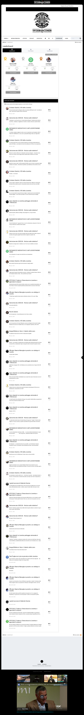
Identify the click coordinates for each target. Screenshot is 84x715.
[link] (19, 684)
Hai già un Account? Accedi (66, 6)
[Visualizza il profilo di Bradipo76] (7, 578)
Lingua (39, 664)
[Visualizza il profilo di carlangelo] (48, 59)
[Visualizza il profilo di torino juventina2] (7, 396)
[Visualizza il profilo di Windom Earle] (7, 261)
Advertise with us (47, 671)
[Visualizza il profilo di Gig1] (7, 161)
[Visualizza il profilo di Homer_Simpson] (7, 385)
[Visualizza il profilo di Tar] (7, 557)
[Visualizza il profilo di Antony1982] (12, 59)
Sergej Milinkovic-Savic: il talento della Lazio (22, 331)
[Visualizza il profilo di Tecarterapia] (7, 621)
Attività (25, 38)
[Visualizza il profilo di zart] (7, 242)
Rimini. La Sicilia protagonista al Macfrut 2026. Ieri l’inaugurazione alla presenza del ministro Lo (42, 684)
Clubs (66, 38)
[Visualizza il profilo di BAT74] (7, 373)
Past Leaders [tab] (31, 50)
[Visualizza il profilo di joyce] (7, 210)
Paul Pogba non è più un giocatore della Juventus (23, 556)
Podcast (32, 38)
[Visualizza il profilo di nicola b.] (7, 428)
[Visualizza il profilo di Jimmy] (7, 191)
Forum (5, 38)
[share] (64, 684)
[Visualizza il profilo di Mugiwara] (7, 548)
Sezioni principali (15, 38)
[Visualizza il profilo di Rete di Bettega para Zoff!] (7, 567)
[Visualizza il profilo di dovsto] (30, 59)
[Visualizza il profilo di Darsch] (7, 418)
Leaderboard (59, 38)
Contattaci (39, 38)
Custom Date (48, 54)
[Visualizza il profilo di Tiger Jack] (7, 201)
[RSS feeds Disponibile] (80, 635)
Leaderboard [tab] (12, 50)
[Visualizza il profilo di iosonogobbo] (7, 452)
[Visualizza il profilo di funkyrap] (7, 340)
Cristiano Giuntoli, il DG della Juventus (20, 107)
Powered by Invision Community (38, 665)
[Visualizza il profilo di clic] (7, 118)
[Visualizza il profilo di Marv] (7, 181)
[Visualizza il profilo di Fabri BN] (7, 303)
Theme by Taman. (48, 665)
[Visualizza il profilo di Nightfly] (7, 281)
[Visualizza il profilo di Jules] (7, 172)
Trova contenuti (13, 72)
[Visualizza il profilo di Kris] (7, 331)
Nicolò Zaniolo (13, 312)
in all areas (54, 54)
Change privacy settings (37, 671)
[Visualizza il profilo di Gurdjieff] (7, 151)
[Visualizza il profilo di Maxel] (7, 219)
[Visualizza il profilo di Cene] (7, 141)
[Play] (50, 678)
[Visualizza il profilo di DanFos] (12, 79)
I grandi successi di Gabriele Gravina (19, 483)
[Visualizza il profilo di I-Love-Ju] (7, 231)
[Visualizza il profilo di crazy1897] (7, 525)
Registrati (78, 5)
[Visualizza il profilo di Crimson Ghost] (7, 361)
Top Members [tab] (50, 50)
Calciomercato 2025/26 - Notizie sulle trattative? (23, 118)
